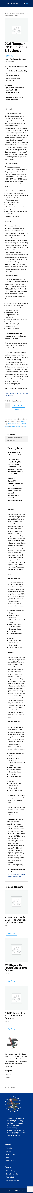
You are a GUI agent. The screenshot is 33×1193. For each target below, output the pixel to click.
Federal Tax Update (20, 424)
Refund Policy (10, 1177)
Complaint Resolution (13, 1180)
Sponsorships (9, 1081)
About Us (8, 1075)
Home (6, 13)
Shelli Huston (14, 426)
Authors (7, 1084)
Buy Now (18, 410)
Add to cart (18, 405)
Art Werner (11, 424)
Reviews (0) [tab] (11, 440)
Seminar (12, 13)
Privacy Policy (10, 1171)
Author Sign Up (10, 1087)
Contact (7, 1078)
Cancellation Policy (12, 1174)
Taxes (24, 426)
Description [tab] (11, 434)
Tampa (20, 426)
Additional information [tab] (15, 437)
